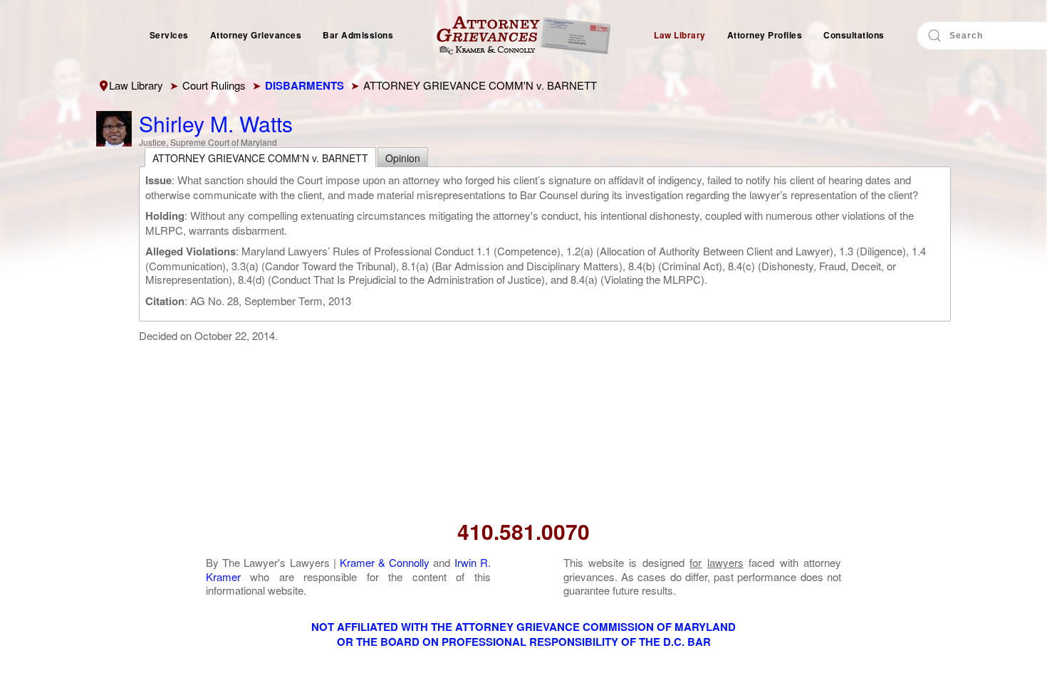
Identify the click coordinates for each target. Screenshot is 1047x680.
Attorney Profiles (765, 34)
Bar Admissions (358, 34)
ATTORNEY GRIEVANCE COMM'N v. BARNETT (260, 158)
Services (169, 34)
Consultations (854, 34)
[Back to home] (523, 35)
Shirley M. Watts (216, 123)
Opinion (402, 158)
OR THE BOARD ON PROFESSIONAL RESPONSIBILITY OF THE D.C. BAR (524, 641)
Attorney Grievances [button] (256, 34)
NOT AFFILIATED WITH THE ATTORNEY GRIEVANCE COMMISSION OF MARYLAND (523, 626)
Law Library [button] (680, 34)
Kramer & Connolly (384, 562)
